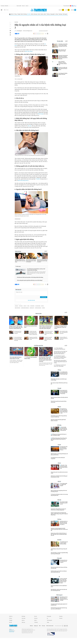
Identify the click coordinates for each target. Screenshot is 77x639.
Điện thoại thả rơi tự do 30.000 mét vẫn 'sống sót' (63, 561)
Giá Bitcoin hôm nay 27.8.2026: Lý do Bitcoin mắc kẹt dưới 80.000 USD (59, 572)
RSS (39, 625)
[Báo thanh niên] (38, 10)
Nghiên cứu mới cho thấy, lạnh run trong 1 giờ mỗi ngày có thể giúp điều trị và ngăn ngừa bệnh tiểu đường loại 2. (36, 273)
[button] (10, 23)
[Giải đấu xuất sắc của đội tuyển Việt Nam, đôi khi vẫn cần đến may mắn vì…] (55, 523)
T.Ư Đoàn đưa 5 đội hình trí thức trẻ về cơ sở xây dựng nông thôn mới (59, 495)
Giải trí (45, 14)
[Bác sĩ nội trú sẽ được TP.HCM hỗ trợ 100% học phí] (55, 504)
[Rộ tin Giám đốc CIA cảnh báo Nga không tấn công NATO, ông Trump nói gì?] (55, 392)
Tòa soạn (43, 625)
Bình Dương (40, 113)
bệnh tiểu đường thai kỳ (23, 180)
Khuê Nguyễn (19, 30)
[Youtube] (70, 5)
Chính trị (12, 14)
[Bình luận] (10, 30)
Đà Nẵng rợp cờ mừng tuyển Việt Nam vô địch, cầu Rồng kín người (58, 435)
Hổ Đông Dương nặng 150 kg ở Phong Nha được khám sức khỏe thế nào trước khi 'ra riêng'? (59, 439)
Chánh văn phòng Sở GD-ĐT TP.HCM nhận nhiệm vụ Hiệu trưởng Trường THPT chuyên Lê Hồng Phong (59, 513)
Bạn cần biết (19, 5)
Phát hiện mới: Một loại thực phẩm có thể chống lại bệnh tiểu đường (30, 277)
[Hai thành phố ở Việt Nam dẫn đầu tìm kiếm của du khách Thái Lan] (55, 448)
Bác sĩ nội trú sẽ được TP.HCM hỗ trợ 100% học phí (59, 383)
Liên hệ (27, 5)
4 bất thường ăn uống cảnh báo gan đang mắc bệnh (59, 549)
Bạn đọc (60, 616)
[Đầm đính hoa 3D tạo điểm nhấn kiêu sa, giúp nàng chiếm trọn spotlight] (55, 599)
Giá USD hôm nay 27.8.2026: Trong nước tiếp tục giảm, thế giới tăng (59, 416)
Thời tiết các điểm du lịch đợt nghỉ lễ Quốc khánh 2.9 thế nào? (58, 420)
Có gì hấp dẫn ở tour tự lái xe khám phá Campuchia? (58, 458)
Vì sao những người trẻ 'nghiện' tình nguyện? (63, 484)
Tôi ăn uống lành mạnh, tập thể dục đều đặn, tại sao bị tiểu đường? (29, 280)
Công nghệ (52, 14)
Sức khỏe (29, 14)
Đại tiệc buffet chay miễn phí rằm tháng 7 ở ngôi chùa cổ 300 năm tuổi (63, 429)
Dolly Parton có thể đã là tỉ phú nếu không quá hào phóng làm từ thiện (59, 476)
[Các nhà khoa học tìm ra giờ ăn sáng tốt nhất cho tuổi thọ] (55, 544)
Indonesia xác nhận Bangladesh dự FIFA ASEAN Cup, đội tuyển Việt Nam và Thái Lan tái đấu (59, 529)
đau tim (29, 125)
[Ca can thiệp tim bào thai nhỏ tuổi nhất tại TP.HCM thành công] (55, 374)
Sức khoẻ (23, 618)
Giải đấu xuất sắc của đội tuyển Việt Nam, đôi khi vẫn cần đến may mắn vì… (63, 523)
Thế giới (18, 14)
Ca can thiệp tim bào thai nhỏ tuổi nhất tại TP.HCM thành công (64, 373)
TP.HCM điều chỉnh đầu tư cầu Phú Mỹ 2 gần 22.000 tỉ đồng (59, 380)
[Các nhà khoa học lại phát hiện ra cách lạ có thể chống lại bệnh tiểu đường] (21, 271)
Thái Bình (38, 179)
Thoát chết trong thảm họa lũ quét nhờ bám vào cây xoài (58, 402)
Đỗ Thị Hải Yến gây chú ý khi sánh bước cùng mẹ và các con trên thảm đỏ (59, 608)
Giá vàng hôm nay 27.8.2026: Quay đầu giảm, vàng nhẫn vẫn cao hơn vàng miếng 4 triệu (64, 410)
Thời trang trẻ (64, 14)
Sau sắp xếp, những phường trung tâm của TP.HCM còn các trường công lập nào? (58, 509)
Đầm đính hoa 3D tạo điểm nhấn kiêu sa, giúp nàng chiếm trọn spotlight (64, 599)
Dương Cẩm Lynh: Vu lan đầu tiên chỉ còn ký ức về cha (59, 473)
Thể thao (48, 14)
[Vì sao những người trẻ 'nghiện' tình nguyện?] (55, 485)
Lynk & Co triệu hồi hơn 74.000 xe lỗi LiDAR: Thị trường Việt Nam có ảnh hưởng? (63, 580)
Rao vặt (60, 618)
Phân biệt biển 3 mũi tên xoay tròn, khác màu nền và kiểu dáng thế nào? (59, 590)
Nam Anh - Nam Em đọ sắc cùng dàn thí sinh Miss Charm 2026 (63, 467)
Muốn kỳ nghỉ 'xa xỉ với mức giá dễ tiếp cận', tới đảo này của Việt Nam (59, 454)
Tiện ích (23, 5)
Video (57, 14)
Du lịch (39, 14)
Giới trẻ (32, 14)
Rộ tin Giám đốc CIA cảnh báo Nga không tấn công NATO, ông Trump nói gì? (63, 392)
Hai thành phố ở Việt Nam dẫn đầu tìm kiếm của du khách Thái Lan (63, 448)
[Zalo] (75, 5)
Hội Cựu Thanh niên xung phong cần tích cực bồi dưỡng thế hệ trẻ (59, 491)
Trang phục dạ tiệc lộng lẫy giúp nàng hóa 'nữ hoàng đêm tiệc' (59, 605)
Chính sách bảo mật (49, 625)
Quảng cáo (36, 625)
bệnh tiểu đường (28, 51)
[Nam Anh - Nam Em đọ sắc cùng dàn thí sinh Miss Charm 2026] (55, 467)
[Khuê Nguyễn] (16, 31)
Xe (59, 576)
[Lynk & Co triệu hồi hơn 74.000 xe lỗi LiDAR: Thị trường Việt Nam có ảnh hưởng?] (55, 580)
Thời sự (15, 14)
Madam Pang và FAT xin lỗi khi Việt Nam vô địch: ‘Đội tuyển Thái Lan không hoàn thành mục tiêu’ (59, 534)
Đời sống (25, 14)
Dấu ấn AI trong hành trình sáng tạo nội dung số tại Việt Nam (59, 568)
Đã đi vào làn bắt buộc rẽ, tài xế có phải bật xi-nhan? (59, 586)
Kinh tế (22, 14)
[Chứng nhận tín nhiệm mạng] (51, 634)
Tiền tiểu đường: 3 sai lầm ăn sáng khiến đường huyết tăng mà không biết (59, 553)
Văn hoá (35, 618)
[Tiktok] (74, 5)
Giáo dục (35, 14)
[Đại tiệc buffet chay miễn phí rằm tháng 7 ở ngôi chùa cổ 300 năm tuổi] (55, 429)
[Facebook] (72, 5)
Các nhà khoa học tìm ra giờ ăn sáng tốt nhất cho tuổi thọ (64, 542)
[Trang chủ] (9, 14)
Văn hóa (41, 14)
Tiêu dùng (60, 14)
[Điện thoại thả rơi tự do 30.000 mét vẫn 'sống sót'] (55, 562)
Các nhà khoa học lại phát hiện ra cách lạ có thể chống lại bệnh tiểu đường (36, 269)
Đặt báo (31, 625)
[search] (10, 10)
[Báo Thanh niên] (13, 626)
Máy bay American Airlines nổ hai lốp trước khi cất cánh (59, 398)
